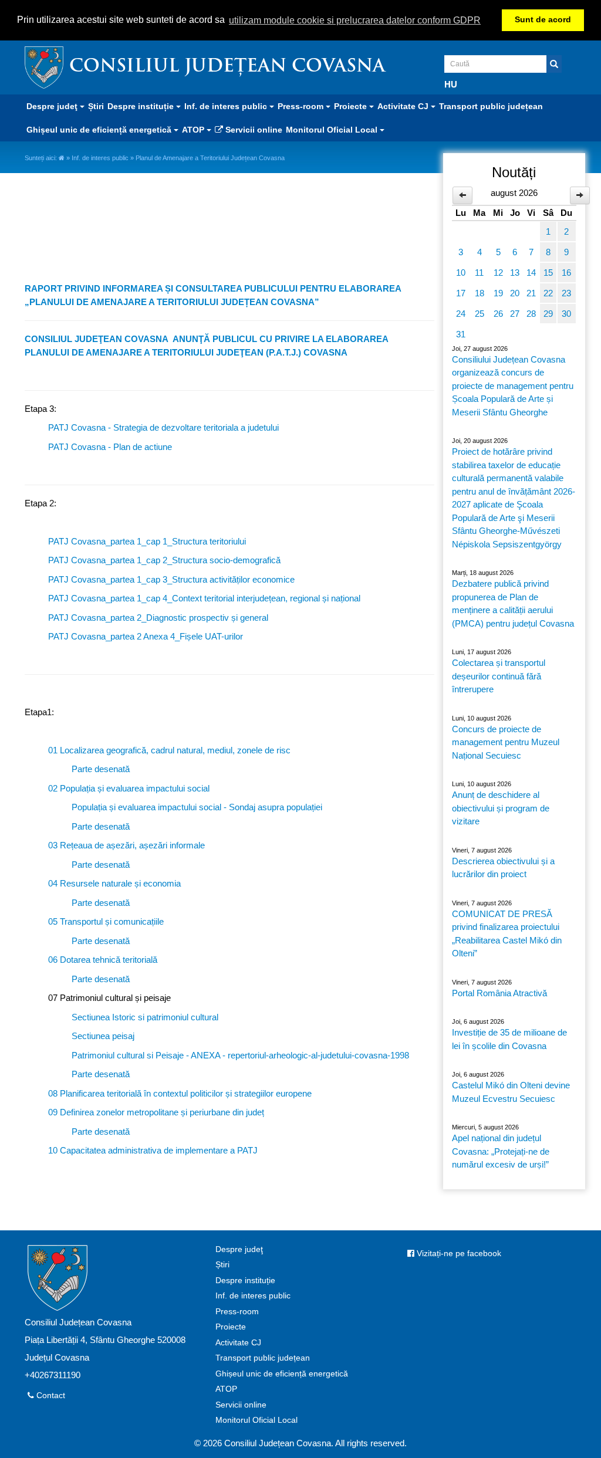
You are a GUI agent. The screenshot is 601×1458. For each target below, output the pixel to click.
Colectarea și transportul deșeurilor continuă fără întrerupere (498, 676)
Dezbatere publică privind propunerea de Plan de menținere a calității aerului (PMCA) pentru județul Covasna (513, 603)
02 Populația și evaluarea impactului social (129, 788)
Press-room (237, 1311)
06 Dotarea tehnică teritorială (102, 960)
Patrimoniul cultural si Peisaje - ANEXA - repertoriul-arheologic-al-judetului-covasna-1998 (240, 1055)
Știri (96, 106)
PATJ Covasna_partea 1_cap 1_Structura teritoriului (147, 541)
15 (548, 273)
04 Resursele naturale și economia (114, 883)
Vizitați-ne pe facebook (457, 1253)
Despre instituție (245, 1280)
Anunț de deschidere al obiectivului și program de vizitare (500, 808)
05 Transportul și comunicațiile (106, 921)
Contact (49, 1395)
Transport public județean (491, 106)
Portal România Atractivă (499, 993)
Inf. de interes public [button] (226, 106)
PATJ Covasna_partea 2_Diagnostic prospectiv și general (158, 618)
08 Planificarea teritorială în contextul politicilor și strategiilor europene (180, 1093)
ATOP (226, 1389)
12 (498, 273)
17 (460, 293)
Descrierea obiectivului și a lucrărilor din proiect (503, 867)
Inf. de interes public (100, 157)
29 (548, 314)
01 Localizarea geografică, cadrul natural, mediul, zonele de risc (169, 750)
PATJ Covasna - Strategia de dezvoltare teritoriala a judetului (163, 427)
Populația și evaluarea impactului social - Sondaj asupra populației (197, 807)
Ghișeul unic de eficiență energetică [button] (100, 129)
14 (531, 273)
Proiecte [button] (351, 106)
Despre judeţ (239, 1249)
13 (514, 273)
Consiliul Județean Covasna (227, 67)
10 (460, 273)
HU (450, 84)
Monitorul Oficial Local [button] (333, 129)
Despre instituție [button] (141, 106)
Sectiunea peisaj (103, 1036)
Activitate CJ (238, 1342)
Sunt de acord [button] (543, 19)
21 (531, 293)
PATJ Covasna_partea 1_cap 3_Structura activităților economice (171, 579)
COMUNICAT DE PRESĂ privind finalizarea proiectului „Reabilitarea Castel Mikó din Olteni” (507, 934)
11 (479, 273)
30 (566, 314)
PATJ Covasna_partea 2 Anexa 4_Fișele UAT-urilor (145, 636)
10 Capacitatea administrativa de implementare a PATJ (153, 1150)
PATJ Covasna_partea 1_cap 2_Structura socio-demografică (164, 560)
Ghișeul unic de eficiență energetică (281, 1373)
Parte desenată (101, 769)
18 (479, 293)
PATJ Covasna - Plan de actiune (110, 447)
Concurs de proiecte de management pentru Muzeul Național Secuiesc (505, 742)
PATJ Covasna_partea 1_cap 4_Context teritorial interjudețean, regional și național (204, 598)
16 (566, 273)
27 (514, 314)
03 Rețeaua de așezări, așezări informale (126, 845)
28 (531, 314)
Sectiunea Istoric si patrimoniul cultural (145, 1017)
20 (514, 293)
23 (566, 293)
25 (479, 314)
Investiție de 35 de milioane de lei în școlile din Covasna (509, 1039)
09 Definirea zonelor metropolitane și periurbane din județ (156, 1112)
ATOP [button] (194, 129)
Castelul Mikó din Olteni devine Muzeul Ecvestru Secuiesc (511, 1092)
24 (460, 314)
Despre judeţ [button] (53, 106)
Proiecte (230, 1326)
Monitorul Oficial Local (256, 1420)
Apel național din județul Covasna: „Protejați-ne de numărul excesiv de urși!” (500, 1151)
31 (460, 334)
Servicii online (252, 129)
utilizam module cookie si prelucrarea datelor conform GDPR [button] (355, 20)
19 (498, 293)
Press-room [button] (302, 106)
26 (498, 314)
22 (548, 293)
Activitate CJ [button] (404, 106)
